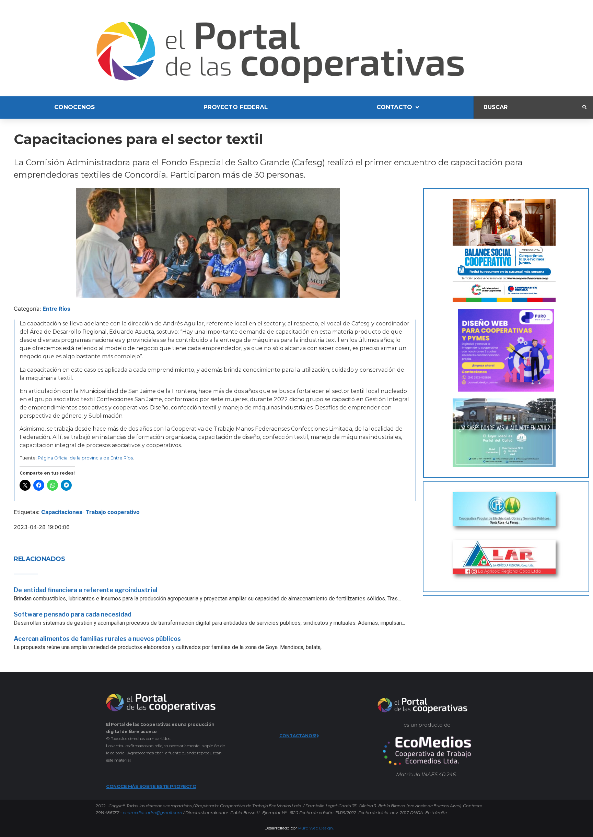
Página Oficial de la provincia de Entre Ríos (85, 458)
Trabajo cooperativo (113, 512)
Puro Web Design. (316, 827)
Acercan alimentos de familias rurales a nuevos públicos (97, 638)
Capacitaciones (61, 512)
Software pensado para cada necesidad (72, 614)
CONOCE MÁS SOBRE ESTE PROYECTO (151, 786)
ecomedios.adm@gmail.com (152, 812)
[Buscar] (528, 107)
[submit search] (584, 107)
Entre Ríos (56, 308)
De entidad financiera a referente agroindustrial (86, 590)
